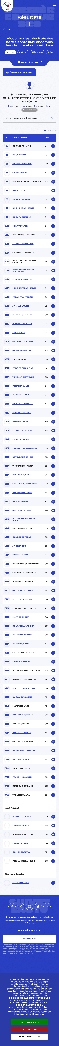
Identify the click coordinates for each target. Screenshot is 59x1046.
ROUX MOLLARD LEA (23, 626)
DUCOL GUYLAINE (22, 697)
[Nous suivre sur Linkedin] (47, 906)
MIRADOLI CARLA (22, 324)
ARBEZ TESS (19, 546)
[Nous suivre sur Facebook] (12, 906)
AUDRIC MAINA (20, 395)
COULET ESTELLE (21, 537)
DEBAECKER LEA (21, 662)
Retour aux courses (21, 72)
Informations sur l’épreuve (22, 118)
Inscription (29, 939)
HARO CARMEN (20, 502)
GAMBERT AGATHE (22, 635)
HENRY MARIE (20, 226)
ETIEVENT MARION (22, 404)
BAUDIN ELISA (20, 555)
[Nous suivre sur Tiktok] (38, 906)
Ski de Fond (37, 52)
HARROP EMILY (20, 617)
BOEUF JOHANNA (21, 217)
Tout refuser (29, 1029)
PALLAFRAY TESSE (22, 297)
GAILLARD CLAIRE (22, 590)
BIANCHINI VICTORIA (24, 448)
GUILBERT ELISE (21, 510)
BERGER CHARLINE (22, 368)
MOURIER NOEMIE (22, 493)
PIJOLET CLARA (21, 199)
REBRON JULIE (20, 422)
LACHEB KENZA (20, 825)
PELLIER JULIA (20, 475)
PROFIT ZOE (19, 190)
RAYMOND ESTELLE (22, 715)
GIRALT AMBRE (20, 843)
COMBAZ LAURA (21, 852)
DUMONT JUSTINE (22, 430)
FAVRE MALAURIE (22, 777)
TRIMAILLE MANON (22, 244)
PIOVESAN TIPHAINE (24, 750)
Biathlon (23, 52)
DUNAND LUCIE (20, 883)
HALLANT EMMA (21, 759)
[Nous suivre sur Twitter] (20, 906)
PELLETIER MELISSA (23, 688)
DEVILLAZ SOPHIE (22, 457)
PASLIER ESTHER (21, 413)
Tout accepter (29, 1022)
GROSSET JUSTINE (22, 342)
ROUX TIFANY (19, 155)
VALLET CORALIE (21, 733)
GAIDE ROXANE (20, 644)
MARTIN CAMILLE (22, 315)
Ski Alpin (10, 52)
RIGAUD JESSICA (22, 164)
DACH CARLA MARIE (23, 208)
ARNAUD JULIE (20, 306)
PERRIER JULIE (20, 386)
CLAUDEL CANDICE (22, 279)
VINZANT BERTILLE (23, 377)
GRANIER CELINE (22, 350)
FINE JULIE (18, 333)
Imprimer (51, 130)
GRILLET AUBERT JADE (24, 484)
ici (32, 953)
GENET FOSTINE (21, 439)
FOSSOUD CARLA (21, 817)
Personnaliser (29, 1037)
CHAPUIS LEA (19, 173)
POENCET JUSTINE (22, 599)
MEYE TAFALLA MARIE (24, 288)
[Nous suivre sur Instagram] (29, 906)
